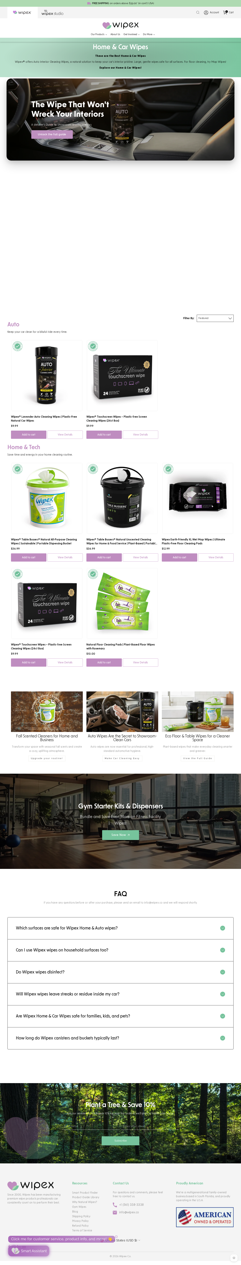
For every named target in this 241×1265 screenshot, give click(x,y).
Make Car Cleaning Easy (122, 758)
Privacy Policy (80, 1221)
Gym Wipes (79, 1207)
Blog (75, 1211)
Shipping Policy (81, 1216)
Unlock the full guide (52, 134)
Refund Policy (80, 1225)
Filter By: (188, 318)
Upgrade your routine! (47, 758)
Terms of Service (82, 1230)
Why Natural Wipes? (84, 1202)
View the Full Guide (197, 758)
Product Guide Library (85, 1197)
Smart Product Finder (85, 1192)
